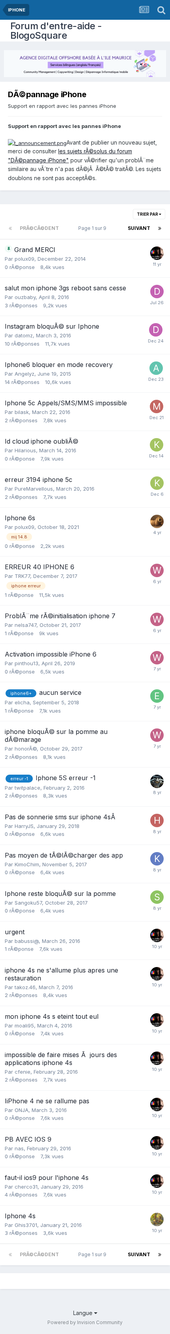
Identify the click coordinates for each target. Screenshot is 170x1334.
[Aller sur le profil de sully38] (157, 781)
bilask (22, 412)
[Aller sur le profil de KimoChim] (157, 859)
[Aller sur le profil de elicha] (157, 696)
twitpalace (27, 788)
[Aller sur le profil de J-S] (157, 253)
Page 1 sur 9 (93, 228)
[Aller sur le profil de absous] (156, 368)
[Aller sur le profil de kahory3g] (156, 445)
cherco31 (26, 1186)
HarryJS (24, 826)
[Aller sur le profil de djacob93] (157, 291)
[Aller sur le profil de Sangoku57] (157, 897)
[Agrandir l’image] (37, 142)
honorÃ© (26, 748)
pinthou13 (26, 663)
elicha (22, 702)
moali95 (24, 1025)
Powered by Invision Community (85, 1322)
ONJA (21, 1110)
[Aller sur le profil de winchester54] (157, 570)
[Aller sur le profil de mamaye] (156, 406)
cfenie (22, 1072)
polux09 (24, 259)
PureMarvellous (34, 488)
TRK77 (22, 576)
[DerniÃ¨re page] (159, 228)
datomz (24, 335)
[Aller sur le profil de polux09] (157, 521)
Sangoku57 (28, 902)
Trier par (148, 214)
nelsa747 (25, 625)
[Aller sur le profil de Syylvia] (157, 1219)
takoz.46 (25, 987)
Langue (83, 1313)
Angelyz (24, 374)
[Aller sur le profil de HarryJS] (157, 820)
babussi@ (27, 941)
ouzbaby (25, 297)
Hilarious (25, 450)
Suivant (139, 228)
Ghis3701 (26, 1225)
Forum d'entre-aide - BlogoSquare (56, 30)
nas (19, 1148)
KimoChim (27, 864)
